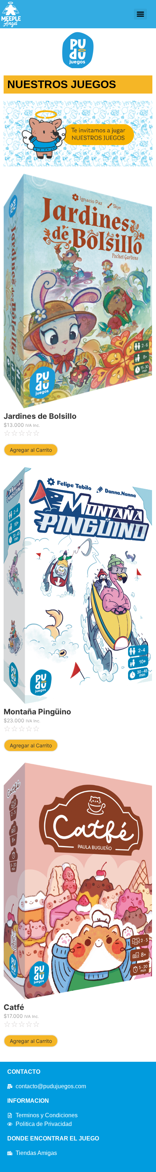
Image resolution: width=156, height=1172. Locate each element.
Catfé (14, 1007)
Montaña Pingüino (37, 711)
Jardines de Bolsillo (40, 416)
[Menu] (140, 14)
